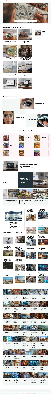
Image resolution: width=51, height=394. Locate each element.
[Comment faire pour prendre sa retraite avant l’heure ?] (7, 339)
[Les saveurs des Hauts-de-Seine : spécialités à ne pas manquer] (20, 239)
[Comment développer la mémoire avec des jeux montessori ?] (16, 352)
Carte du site (27, 393)
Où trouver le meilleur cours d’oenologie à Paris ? (8, 332)
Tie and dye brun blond (43, 138)
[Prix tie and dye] (6, 138)
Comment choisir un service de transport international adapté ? (42, 262)
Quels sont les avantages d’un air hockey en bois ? (25, 368)
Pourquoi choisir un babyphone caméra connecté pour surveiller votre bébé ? (34, 309)
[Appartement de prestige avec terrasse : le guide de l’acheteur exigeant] (10, 34)
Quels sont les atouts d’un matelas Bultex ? (25, 357)
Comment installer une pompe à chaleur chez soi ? (30, 262)
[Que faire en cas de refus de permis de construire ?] (7, 304)
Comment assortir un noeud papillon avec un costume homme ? (25, 380)
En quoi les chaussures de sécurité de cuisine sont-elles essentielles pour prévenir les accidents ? (34, 345)
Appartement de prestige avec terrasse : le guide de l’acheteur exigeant (10, 42)
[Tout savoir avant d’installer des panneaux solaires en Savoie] (25, 67)
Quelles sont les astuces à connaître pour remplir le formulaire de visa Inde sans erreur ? (25, 345)
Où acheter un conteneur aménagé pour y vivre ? (7, 380)
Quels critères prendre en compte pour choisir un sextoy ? (16, 297)
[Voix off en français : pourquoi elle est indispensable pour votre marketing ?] (43, 316)
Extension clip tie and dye (43, 152)
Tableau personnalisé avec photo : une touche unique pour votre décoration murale (19, 247)
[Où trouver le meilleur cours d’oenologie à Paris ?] (7, 328)
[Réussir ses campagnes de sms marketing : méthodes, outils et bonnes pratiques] (40, 180)
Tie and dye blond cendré (12, 152)
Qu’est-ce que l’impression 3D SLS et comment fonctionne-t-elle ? (34, 297)
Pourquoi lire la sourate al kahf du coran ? (43, 308)
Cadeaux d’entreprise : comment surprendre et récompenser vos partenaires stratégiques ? (7, 234)
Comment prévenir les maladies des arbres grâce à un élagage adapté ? (7, 247)
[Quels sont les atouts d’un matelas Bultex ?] (25, 352)
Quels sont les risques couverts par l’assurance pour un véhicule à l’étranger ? (42, 224)
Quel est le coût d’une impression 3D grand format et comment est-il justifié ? (25, 333)
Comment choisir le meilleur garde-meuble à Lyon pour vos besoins (11, 201)
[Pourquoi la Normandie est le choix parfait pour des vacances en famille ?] (8, 280)
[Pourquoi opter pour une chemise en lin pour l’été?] (34, 352)
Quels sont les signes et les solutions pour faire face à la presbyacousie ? (34, 381)
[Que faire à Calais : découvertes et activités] (20, 279)
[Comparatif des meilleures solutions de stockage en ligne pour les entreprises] (25, 83)
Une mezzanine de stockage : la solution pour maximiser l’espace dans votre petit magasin (19, 261)
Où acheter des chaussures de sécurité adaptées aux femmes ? (7, 297)
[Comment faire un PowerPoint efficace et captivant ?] (25, 304)
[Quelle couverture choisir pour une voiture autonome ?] (43, 215)
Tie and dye (27, 145)
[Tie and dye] (21, 145)
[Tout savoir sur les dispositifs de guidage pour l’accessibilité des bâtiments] (10, 67)
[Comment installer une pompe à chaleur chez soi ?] (31, 267)
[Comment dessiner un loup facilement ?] (25, 13)
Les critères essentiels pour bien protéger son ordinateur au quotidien (28, 166)
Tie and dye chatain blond (28, 152)
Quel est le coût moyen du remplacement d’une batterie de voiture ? (42, 250)
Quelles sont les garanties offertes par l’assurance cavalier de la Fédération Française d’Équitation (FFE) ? (43, 381)
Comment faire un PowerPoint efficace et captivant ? (25, 308)
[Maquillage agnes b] (42, 120)
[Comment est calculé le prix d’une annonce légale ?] (40, 194)
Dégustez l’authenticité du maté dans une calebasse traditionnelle (42, 369)
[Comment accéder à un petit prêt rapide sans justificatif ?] (16, 328)
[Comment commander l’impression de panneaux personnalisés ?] (43, 279)
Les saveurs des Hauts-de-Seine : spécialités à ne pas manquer (18, 233)
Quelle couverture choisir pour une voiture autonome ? (41, 210)
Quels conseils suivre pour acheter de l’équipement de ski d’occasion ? (30, 250)
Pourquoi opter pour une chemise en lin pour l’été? (34, 357)
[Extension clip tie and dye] (37, 153)
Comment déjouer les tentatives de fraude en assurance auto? (7, 368)
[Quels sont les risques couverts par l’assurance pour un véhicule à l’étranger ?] (43, 230)
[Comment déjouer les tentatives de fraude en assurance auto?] (7, 363)
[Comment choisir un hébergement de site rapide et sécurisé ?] (10, 83)
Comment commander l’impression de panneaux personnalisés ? (42, 274)
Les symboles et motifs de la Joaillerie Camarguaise (16, 321)
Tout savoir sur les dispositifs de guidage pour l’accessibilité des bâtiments (10, 74)
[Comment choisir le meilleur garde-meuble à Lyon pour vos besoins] (10, 194)
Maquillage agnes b (32, 120)
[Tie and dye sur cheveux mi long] (6, 145)
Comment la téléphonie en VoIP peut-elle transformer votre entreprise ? (16, 381)
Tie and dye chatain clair (28, 138)
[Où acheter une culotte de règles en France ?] (16, 363)
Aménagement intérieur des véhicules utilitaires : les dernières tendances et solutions (16, 309)
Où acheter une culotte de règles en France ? (16, 368)
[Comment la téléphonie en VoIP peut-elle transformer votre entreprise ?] (16, 375)
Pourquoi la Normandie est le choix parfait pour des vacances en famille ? (7, 274)
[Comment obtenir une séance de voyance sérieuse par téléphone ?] (34, 316)
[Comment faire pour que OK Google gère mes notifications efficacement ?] (31, 242)
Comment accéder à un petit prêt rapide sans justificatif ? (16, 332)
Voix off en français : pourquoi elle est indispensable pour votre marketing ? (43, 321)
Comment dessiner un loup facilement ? (25, 21)
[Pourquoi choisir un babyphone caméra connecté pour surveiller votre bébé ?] (34, 304)
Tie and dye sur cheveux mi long (12, 145)
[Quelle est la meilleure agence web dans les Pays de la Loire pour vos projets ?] (25, 292)
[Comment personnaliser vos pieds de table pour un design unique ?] (31, 230)
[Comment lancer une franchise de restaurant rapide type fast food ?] (7, 316)
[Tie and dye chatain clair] (21, 138)
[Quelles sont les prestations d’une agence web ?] (8, 265)
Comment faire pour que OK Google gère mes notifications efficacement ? (30, 237)
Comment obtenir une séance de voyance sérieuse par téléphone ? (34, 321)
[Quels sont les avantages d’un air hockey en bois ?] (25, 363)
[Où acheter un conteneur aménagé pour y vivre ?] (7, 375)
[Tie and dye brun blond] (37, 138)
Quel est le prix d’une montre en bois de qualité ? (30, 273)
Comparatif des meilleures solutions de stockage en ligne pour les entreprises (25, 91)
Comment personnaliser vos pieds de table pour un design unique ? (31, 224)
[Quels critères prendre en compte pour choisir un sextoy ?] (16, 292)
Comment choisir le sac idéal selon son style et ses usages (44, 33)
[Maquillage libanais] (8, 117)
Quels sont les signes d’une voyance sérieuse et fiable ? (42, 236)
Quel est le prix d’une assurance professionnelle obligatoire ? (25, 42)
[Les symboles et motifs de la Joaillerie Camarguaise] (16, 316)
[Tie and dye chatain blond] (21, 153)
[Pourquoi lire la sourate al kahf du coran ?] (43, 304)
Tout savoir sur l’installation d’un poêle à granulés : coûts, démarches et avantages (30, 211)
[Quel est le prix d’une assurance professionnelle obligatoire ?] (25, 34)
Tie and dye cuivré (43, 145)
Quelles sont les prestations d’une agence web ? (7, 260)
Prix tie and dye (12, 137)
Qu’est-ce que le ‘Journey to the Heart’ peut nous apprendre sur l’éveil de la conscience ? (43, 333)
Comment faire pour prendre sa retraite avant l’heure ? (7, 344)
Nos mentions (30, 393)
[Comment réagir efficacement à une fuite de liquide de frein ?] (16, 339)
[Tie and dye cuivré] (37, 145)
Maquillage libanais (19, 117)
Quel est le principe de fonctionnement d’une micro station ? (7, 357)
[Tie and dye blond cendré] (6, 153)
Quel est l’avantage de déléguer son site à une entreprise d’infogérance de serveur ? (34, 369)
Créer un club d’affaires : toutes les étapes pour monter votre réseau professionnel (25, 58)
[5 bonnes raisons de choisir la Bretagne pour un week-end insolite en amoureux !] (25, 316)
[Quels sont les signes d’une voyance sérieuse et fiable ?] (43, 242)
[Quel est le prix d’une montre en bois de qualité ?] (31, 279)
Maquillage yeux (39, 103)
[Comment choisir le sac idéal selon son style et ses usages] (38, 33)
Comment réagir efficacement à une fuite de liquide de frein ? (16, 344)
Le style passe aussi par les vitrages (10, 58)
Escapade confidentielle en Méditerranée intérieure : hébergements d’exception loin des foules (25, 202)
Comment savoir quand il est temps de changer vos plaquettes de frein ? (34, 333)
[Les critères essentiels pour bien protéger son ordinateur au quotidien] (10, 166)
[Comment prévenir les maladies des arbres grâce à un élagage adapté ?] (8, 253)
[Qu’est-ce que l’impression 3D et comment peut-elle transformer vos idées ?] (43, 292)
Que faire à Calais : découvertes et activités (18, 273)
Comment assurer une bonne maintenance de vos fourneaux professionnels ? (14, 224)
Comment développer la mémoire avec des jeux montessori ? (16, 357)
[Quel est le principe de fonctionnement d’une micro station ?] (7, 352)
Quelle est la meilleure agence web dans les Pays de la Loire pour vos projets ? (25, 298)
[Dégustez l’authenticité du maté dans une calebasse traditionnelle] (43, 363)
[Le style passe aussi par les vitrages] (10, 51)
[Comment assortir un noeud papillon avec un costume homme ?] (25, 375)
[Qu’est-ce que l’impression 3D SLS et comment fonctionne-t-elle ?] (34, 292)
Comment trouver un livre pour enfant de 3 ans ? (43, 357)
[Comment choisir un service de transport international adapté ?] (43, 267)
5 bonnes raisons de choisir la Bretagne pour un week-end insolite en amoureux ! (25, 321)
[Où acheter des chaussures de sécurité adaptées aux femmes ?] (7, 292)
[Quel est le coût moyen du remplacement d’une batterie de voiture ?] (43, 255)
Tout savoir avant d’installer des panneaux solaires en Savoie (25, 74)
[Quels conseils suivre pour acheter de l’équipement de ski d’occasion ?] (31, 255)
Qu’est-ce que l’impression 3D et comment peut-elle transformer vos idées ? (43, 298)
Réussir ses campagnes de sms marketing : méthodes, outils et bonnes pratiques (25, 179)
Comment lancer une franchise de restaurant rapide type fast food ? (7, 321)
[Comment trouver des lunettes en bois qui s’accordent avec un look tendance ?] (43, 339)
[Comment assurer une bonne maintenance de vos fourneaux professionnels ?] (13, 216)
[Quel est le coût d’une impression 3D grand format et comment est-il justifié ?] (25, 328)
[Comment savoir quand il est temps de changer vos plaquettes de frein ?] (34, 328)
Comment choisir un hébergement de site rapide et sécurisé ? (10, 91)
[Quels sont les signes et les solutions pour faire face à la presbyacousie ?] (34, 375)
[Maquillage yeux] (27, 103)
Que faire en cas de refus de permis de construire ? (7, 308)
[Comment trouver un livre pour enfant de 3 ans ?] (43, 352)
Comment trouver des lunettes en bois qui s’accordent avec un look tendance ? (43, 345)
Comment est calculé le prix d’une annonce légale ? (40, 201)
